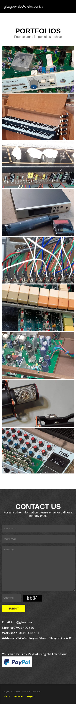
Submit (13, 608)
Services (18, 696)
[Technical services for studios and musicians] (23, 6)
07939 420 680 (23, 627)
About (7, 696)
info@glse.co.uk (21, 622)
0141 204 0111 (29, 633)
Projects (31, 696)
